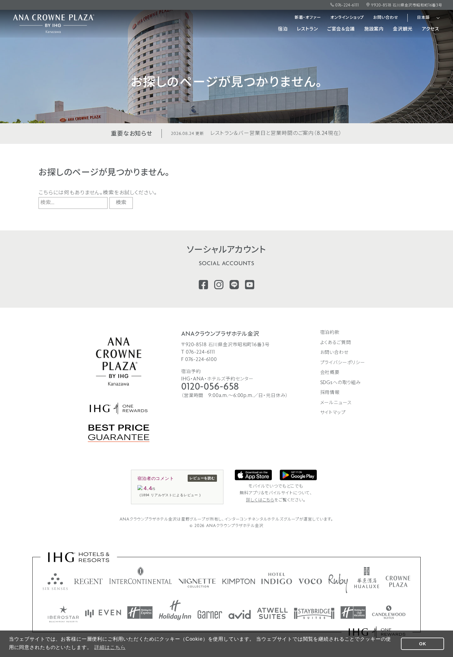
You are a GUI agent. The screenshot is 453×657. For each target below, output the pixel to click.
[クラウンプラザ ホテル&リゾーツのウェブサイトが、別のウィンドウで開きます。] (398, 581)
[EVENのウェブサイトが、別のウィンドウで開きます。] (103, 614)
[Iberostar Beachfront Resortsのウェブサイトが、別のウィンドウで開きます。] (63, 614)
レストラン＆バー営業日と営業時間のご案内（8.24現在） (256, 133)
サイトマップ (333, 413)
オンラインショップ (347, 17)
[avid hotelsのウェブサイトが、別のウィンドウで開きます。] (239, 614)
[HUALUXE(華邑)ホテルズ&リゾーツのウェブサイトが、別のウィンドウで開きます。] (366, 577)
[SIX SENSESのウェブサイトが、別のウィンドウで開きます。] (55, 581)
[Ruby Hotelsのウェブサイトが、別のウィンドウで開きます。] (338, 583)
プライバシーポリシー (342, 363)
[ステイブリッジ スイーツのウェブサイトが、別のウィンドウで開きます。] (314, 613)
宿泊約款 (330, 332)
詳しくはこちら (260, 500)
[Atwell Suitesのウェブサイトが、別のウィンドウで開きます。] (272, 613)
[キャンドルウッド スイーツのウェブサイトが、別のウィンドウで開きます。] (389, 612)
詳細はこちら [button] (109, 647)
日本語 (423, 17)
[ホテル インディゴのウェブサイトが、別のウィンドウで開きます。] (276, 578)
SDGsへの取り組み (340, 383)
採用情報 (330, 392)
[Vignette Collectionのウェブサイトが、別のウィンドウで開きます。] (197, 583)
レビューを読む (202, 478)
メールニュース (336, 403)
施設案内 (374, 29)
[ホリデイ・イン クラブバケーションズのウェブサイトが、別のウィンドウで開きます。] (353, 612)
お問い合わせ (385, 17)
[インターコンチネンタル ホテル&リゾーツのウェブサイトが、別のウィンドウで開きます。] (140, 575)
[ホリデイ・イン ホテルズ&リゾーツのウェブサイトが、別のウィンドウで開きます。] (175, 610)
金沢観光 (402, 29)
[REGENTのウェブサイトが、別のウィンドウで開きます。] (88, 581)
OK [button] (422, 643)
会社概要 (330, 372)
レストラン (307, 29)
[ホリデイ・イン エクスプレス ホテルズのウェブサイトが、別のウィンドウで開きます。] (140, 612)
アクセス (430, 29)
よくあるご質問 (335, 343)
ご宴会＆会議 (341, 29)
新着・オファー (308, 17)
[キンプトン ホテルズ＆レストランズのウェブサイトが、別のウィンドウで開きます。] (238, 581)
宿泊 (283, 29)
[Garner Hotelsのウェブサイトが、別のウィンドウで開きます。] (210, 614)
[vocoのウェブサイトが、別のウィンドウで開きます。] (310, 581)
